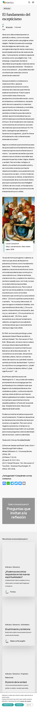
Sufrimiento (25, 625)
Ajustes (29, 704)
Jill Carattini (9, 27)
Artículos (7, 8)
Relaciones (9, 677)
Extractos (16, 567)
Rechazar (19, 704)
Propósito (24, 674)
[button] (33, 2)
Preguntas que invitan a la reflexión (18, 511)
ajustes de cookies (25, 701)
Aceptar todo (8, 704)
